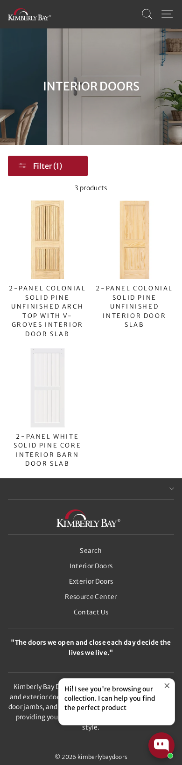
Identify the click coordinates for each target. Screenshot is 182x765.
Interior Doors (91, 566)
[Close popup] (166, 687)
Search (91, 551)
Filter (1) (47, 166)
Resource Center (91, 597)
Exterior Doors (91, 582)
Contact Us (91, 612)
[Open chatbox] (161, 745)
